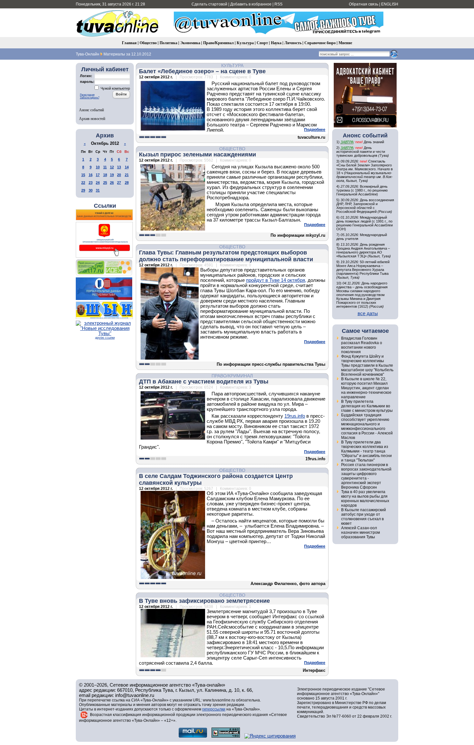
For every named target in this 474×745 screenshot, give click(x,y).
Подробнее (314, 129)
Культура (245, 42)
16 (91, 175)
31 (98, 190)
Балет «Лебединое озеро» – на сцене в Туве (202, 71)
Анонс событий (91, 109)
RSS (278, 4)
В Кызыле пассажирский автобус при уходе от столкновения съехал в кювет (363, 517)
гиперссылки (213, 709)
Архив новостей (92, 118)
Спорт (262, 42)
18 (105, 175)
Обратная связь (363, 4)
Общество (148, 42)
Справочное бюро (320, 42)
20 (119, 175)
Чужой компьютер (115, 88)
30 (91, 190)
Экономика (190, 42)
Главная (129, 42)
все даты (368, 313)
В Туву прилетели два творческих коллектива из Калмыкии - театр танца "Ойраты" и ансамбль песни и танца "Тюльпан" (366, 451)
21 (127, 175)
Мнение (345, 42)
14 (127, 167)
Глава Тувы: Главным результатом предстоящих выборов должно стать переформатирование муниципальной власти (226, 256)
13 (119, 167)
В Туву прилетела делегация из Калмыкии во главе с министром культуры (367, 406)
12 (112, 167)
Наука (276, 42)
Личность (292, 42)
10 (98, 167)
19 (112, 175)
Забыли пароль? (89, 97)
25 (105, 182)
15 (83, 175)
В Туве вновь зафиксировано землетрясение (204, 601)
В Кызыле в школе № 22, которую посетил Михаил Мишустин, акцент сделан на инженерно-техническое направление (366, 388)
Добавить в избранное (251, 4)
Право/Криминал (218, 42)
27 (119, 182)
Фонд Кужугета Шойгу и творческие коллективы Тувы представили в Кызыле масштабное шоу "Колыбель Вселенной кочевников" (367, 365)
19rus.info (294, 416)
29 (83, 190)
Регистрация (87, 94)
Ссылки (105, 206)
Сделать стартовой (209, 4)
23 (91, 182)
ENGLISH (389, 4)
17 (98, 175)
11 (105, 167)
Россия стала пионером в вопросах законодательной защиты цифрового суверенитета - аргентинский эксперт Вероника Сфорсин (366, 476)
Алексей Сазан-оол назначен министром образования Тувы (360, 532)
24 (98, 182)
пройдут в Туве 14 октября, (276, 280)
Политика (168, 42)
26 (112, 182)
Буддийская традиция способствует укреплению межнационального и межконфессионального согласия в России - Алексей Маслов (367, 426)
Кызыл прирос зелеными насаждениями (197, 154)
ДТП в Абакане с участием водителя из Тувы (203, 381)
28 (127, 182)
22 (83, 182)
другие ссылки (105, 337)
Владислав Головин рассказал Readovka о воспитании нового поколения (361, 345)
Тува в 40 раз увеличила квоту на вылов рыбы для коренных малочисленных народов (365, 499)
